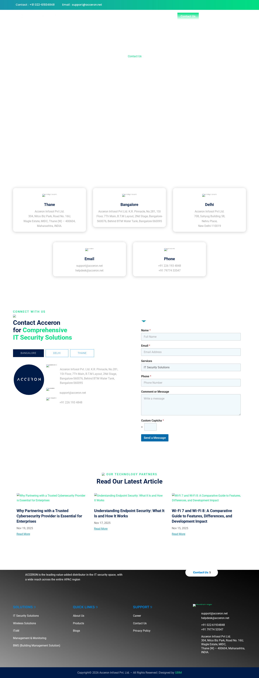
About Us (96, 16)
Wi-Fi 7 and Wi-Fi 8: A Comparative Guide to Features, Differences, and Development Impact (202, 516)
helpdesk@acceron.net (89, 270)
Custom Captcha (152, 420)
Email (145, 345)
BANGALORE (28, 353)
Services (146, 361)
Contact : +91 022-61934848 (35, 5)
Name (146, 330)
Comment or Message (155, 391)
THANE (82, 353)
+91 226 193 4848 (169, 265)
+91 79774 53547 (170, 270)
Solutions (138, 16)
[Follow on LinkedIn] (243, 4)
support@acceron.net (89, 265)
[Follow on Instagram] (236, 4)
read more (23, 534)
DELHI (57, 353)
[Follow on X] (229, 4)
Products (115, 16)
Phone (146, 376)
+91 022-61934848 (213, 625)
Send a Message (155, 437)
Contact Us (188, 16)
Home (80, 16)
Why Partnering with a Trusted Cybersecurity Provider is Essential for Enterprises (49, 516)
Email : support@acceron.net (82, 5)
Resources (163, 16)
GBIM (178, 672)
